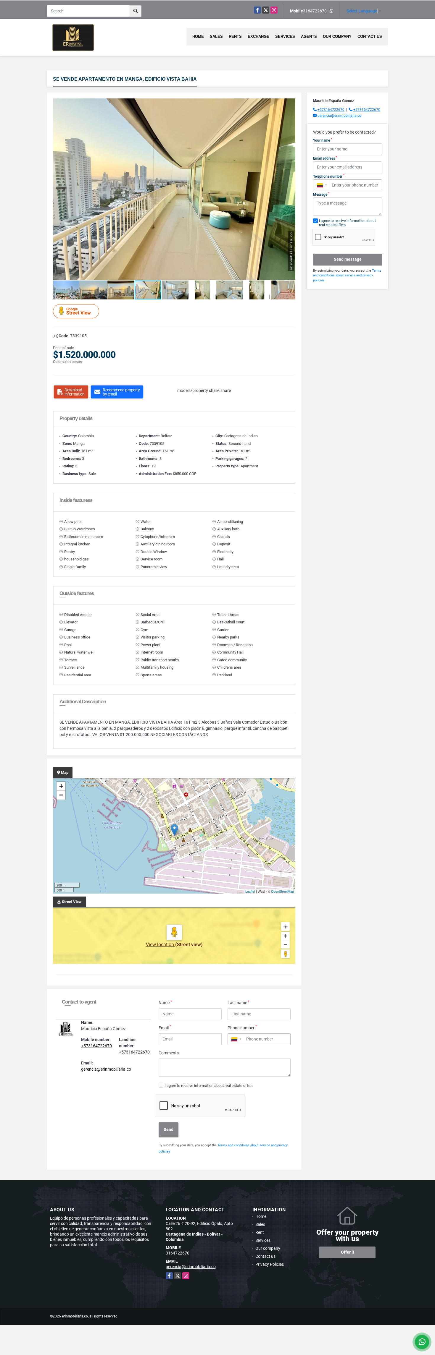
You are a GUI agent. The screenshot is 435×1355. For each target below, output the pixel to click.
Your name (322, 140)
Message (321, 194)
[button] (290, 103)
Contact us (369, 36)
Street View (78, 311)
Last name (238, 1002)
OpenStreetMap (282, 891)
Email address (325, 158)
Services (285, 36)
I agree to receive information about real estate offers (209, 1085)
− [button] (61, 795)
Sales (216, 36)
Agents (309, 36)
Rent (259, 1232)
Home (198, 36)
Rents (235, 36)
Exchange (258, 36)
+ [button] (61, 786)
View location (160, 944)
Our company (337, 36)
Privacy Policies (269, 1264)
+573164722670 (96, 1045)
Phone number (242, 1027)
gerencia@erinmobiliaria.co (106, 1069)
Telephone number (328, 176)
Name (165, 1002)
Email (165, 1027)
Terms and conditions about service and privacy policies (347, 275)
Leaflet (250, 891)
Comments (169, 1053)
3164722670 (315, 11)
